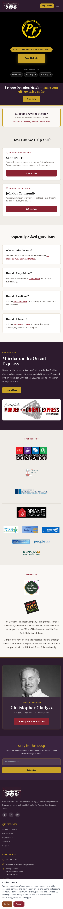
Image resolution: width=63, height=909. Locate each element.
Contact (5, 845)
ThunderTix (34, 278)
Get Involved (7, 833)
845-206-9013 (11, 859)
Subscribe (31, 770)
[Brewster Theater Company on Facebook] (4, 814)
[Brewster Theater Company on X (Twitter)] (17, 814)
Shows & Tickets (9, 829)
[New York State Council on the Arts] (31, 587)
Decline (7, 904)
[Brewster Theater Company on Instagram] (11, 814)
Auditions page (20, 301)
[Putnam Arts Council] (31, 607)
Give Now (31, 99)
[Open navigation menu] (58, 6)
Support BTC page (21, 324)
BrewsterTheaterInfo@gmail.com (20, 864)
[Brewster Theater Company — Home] (10, 5)
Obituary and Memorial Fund (31, 721)
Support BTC (8, 837)
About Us (6, 841)
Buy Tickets (47, 5)
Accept (19, 904)
